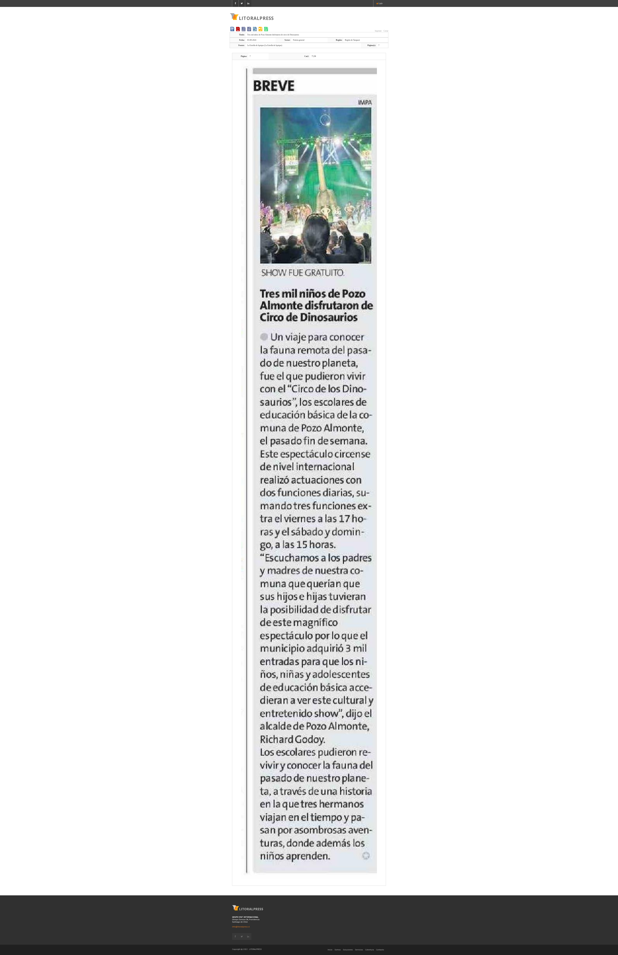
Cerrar (385, 31)
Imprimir (378, 31)
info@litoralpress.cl (241, 926)
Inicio (330, 949)
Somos (338, 949)
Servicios (359, 949)
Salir (380, 3)
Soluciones (348, 949)
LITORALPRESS (256, 18)
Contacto (380, 949)
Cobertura (369, 949)
